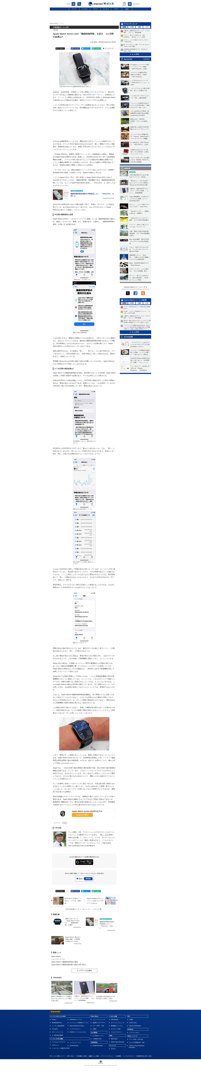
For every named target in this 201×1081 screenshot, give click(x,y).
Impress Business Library (77, 1026)
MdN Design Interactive (117, 1042)
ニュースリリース (58, 959)
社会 (127, 9)
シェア (77, 48)
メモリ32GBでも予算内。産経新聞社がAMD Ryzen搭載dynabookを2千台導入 (139, 113)
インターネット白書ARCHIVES (61, 1048)
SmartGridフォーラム (76, 1019)
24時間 (132, 27)
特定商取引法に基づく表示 (144, 1056)
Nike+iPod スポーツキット (93, 95)
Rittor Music (94, 1016)
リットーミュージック (99, 1019)
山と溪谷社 (94, 1032)
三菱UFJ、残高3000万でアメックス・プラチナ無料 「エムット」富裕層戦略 (139, 191)
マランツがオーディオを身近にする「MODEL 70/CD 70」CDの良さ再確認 (140, 160)
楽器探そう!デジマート (99, 1022)
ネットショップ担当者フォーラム (79, 1022)
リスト (67, 48)
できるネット (55, 1045)
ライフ (95, 9)
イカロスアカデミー (116, 1032)
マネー (116, 9)
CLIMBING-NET (97, 1039)
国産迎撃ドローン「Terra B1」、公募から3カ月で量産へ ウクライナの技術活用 (140, 257)
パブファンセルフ (134, 1032)
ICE (129, 1016)
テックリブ (113, 1045)
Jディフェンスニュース (117, 1022)
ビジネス (85, 9)
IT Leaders (55, 1029)
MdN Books (114, 1039)
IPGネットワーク (132, 1036)
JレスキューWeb (115, 1029)
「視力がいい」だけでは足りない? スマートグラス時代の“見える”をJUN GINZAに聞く (138, 183)
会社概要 (118, 1056)
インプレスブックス (75, 1042)
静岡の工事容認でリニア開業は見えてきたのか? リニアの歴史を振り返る (61, 998)
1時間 (124, 27)
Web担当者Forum (57, 1022)
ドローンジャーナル (57, 1032)
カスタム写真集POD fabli (136, 1042)
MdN (111, 1035)
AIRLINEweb (114, 1019)
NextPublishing (74, 1045)
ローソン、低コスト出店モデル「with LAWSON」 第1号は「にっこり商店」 (138, 278)
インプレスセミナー (75, 1029)
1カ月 (146, 27)
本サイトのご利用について (57, 1056)
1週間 (139, 27)
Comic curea (133, 1022)
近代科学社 (94, 1042)
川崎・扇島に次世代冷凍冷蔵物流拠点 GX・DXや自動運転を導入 (139, 233)
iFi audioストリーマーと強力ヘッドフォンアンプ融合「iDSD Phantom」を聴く (139, 67)
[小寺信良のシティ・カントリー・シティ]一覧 (84, 909)
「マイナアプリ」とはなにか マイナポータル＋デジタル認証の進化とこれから (140, 344)
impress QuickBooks (135, 1026)
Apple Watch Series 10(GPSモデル (87, 811)
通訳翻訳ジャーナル (116, 1026)
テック (74, 9)
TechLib (113, 1048)
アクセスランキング (130, 24)
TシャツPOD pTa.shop (136, 1039)
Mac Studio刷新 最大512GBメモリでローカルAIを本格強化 (139, 241)
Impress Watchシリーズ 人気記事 (135, 300)
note (98, 48)
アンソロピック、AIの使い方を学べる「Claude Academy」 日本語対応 (139, 368)
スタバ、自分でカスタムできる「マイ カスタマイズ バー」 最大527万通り (140, 249)
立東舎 (94, 1029)
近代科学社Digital (98, 1045)
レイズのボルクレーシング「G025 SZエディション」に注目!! (140, 82)
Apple (64, 823)
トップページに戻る (84, 970)
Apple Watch (56, 956)
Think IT (54, 1019)
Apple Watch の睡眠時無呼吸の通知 (64, 962)
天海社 (131, 1019)
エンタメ (106, 9)
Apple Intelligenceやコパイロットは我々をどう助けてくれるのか (95, 901)
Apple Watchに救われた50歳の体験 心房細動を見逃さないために (73, 939)
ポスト (61, 48)
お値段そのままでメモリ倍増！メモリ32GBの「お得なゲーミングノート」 (139, 152)
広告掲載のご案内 (82, 1056)
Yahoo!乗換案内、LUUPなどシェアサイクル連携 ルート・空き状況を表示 (139, 199)
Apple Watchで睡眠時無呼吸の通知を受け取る (68, 964)
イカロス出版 (113, 1016)
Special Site (128, 59)
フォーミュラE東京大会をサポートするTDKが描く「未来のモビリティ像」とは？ (139, 105)
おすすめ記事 (128, 337)
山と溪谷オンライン (98, 1035)
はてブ (87, 48)
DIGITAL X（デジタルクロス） (78, 1032)
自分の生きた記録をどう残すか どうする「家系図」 (72, 901)
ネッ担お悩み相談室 (57, 1035)
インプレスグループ (128, 1056)
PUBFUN (130, 1029)
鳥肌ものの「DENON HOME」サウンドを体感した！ (139, 121)
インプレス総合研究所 (58, 1026)
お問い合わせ (70, 1056)
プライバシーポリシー (107, 1056)
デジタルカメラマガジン (59, 1042)
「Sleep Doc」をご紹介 (101, 183)
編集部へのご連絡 (94, 1056)
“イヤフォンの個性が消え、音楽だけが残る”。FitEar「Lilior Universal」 (139, 75)
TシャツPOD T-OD (98, 1026)
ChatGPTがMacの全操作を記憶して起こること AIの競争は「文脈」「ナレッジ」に (140, 360)
